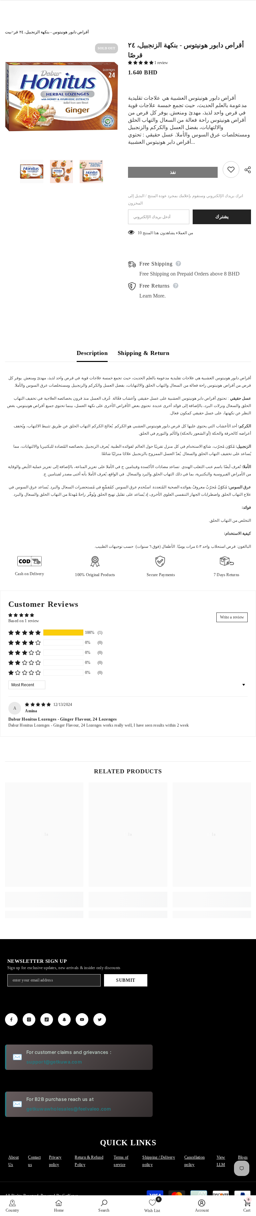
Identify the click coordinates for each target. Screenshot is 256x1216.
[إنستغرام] (29, 1019)
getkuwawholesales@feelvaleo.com (68, 1109)
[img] (38, 704)
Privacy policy (55, 1161)
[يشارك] (245, 170)
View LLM (221, 1161)
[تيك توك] (46, 1019)
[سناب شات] (64, 1019)
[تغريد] (99, 1019)
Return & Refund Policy (89, 1161)
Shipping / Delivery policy (158, 1161)
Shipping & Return (143, 353)
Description (92, 353)
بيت (8, 32)
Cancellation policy (194, 1161)
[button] (141, 62)
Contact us (34, 1161)
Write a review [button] (232, 617)
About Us (13, 1161)
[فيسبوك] (11, 1019)
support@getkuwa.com (54, 1062)
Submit (125, 980)
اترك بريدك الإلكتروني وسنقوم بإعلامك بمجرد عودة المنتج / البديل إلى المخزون (185, 199)
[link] (44, 899)
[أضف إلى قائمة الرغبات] (231, 169)
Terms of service (121, 1161)
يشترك (222, 216)
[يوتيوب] (82, 1019)
